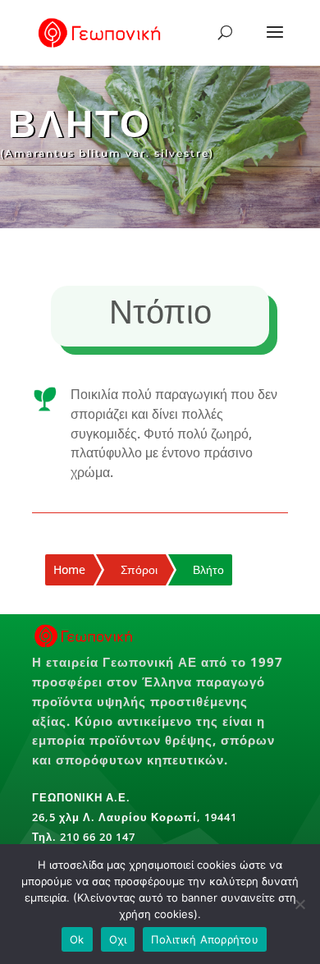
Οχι (118, 939)
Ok (77, 939)
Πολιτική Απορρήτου (204, 939)
